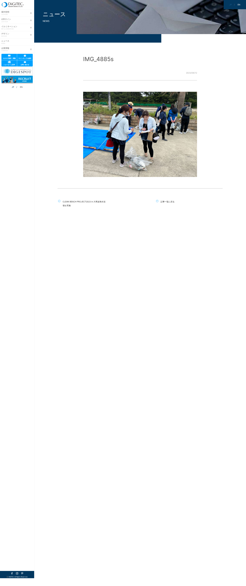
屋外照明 (5, 13)
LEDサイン (6, 20)
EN (21, 87)
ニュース (5, 42)
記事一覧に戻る (168, 201)
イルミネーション (9, 27)
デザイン (5, 34)
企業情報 (5, 49)
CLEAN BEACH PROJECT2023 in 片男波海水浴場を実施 (84, 203)
